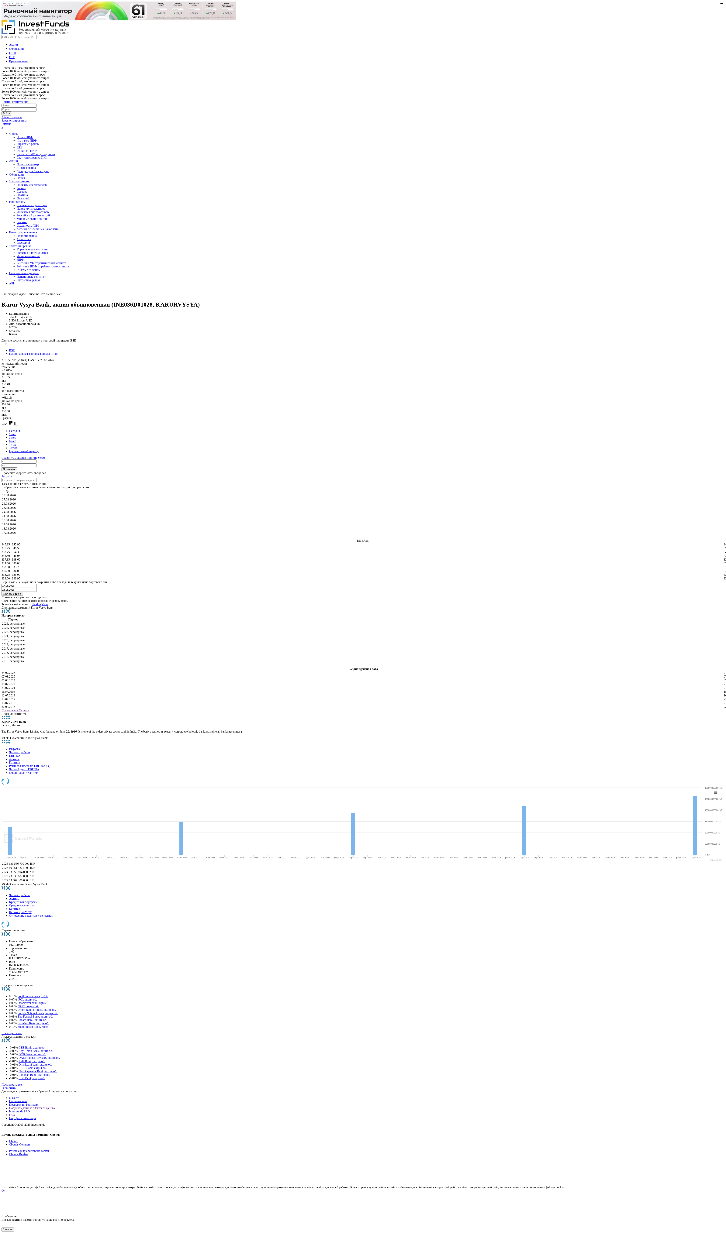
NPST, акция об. (28, 1006)
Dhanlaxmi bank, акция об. (35, 1064)
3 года (13, 447)
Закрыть (7, 476)
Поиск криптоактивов (31, 208)
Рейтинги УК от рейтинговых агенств (41, 263)
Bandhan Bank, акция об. (34, 1074)
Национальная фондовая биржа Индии (34, 353)
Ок (3, 1190)
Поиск (21, 178)
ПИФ (12, 53)
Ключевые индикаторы (32, 205)
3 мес (12, 437)
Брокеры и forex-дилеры (32, 252)
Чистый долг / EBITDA (24, 769)
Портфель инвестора (22, 1118)
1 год (12, 444)
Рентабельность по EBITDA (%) (29, 766)
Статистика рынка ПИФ (32, 157)
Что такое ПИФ (27, 140)
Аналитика (24, 239)
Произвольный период (24, 451)
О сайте (14, 1097)
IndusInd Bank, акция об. (33, 1023)
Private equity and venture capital (29, 1150)
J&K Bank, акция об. (32, 1061)
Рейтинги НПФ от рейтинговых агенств (43, 266)
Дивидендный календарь (33, 171)
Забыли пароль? (12, 117)
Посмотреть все (12, 1033)
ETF (12, 57)
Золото (21, 188)
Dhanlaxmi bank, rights (32, 1003)
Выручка (15, 748)
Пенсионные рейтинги (31, 276)
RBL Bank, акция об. (32, 1078)
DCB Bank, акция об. (32, 1054)
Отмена (6, 123)
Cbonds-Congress (19, 1144)
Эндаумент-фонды (28, 269)
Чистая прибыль (19, 752)
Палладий (23, 198)
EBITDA (14, 755)
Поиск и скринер (28, 164)
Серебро (22, 191)
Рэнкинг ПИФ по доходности (36, 154)
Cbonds (13, 1141)
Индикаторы (17, 201)
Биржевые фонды (28, 144)
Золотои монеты (19, 181)
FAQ (12, 1114)
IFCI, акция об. (27, 999)
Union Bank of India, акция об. (37, 1009)
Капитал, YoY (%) (20, 912)
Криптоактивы (18, 61)
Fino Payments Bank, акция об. (38, 1071)
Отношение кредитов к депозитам (31, 915)
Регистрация (20, 101)
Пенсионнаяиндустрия (24, 273)
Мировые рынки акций (32, 218)
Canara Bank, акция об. (32, 1020)
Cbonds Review (18, 1154)
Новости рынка (27, 235)
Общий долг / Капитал (23, 772)
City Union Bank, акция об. (36, 1051)
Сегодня (14, 430)
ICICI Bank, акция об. (32, 1068)
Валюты (22, 222)
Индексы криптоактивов (33, 212)
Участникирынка (20, 246)
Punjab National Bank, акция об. (38, 1013)
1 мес (12, 434)
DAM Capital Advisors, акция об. (39, 1057)
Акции (13, 44)
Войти (6, 101)
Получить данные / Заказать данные (32, 1108)
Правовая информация (23, 1104)
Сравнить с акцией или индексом (23, 457)
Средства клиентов (21, 905)
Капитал (14, 762)
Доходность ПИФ (28, 225)
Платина (22, 195)
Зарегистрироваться (14, 120)
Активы (14, 759)
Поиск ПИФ (25, 137)
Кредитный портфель (23, 902)
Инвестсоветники (28, 256)
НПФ (20, 259)
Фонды (13, 133)
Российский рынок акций (33, 215)
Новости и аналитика (23, 232)
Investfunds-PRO (19, 1111)
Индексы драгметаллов (32, 184)
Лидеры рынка (26, 167)
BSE (12, 350)
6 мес (12, 441)
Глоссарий (23, 242)
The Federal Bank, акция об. (35, 1016)
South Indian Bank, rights (33, 996)
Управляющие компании (33, 249)
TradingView (40, 604)
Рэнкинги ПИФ (27, 150)
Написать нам (18, 1101)
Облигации (16, 48)
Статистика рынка (28, 280)
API (11, 283)
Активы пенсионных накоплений (38, 229)
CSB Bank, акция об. (32, 1047)
